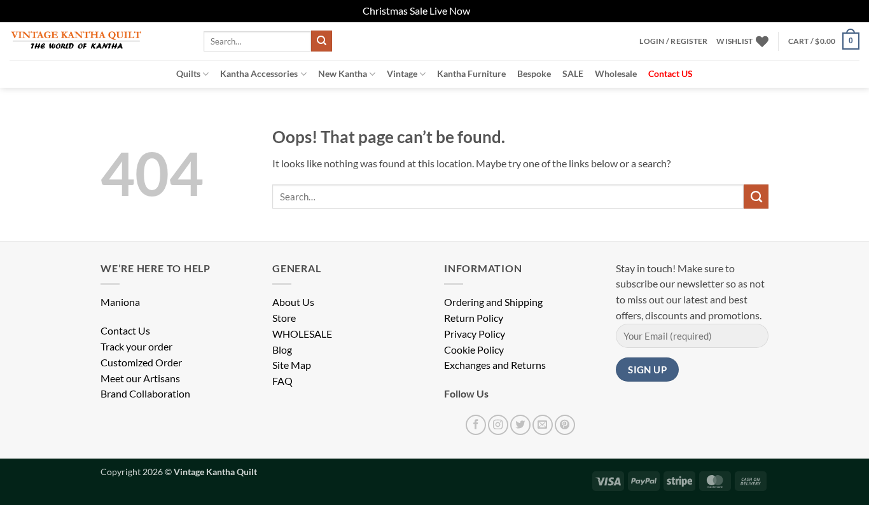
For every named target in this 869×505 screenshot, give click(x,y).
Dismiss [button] (489, 11)
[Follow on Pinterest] (565, 425)
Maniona (120, 302)
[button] (673, 41)
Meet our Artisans (140, 378)
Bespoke (534, 73)
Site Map (291, 365)
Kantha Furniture (471, 73)
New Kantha (342, 73)
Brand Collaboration (145, 393)
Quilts (188, 73)
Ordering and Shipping (493, 302)
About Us (293, 302)
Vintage (402, 73)
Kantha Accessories (259, 73)
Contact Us (125, 330)
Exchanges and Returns (495, 365)
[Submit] (321, 41)
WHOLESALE (302, 334)
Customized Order (141, 362)
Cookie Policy (474, 350)
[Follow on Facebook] (476, 425)
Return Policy (473, 318)
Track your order (136, 346)
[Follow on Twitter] (520, 425)
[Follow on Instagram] (498, 425)
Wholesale (616, 73)
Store (284, 318)
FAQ (282, 381)
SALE (572, 73)
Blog (282, 350)
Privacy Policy (474, 334)
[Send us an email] (542, 425)
